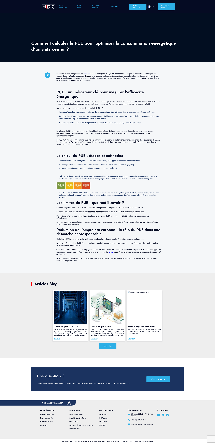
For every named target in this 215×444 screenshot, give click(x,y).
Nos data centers (95, 6)
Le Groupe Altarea (46, 421)
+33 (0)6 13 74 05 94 (138, 420)
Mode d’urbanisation (76, 414)
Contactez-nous (158, 379)
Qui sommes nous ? (47, 414)
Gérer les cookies (127, 441)
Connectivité (73, 421)
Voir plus (57, 339)
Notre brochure (136, 6)
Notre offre (79, 6)
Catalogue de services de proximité (81, 425)
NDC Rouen (102, 414)
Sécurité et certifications (77, 418)
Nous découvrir (63, 6)
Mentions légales (67, 441)
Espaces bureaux (75, 429)
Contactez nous (165, 6)
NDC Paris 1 (103, 425)
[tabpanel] (70, 315)
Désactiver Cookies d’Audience (144, 441)
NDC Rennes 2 (103, 421)
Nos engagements (46, 418)
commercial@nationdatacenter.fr (142, 424)
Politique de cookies (113, 441)
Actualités (114, 6)
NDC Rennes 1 (103, 418)
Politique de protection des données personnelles (89, 441)
